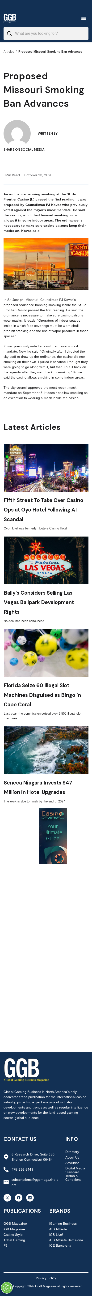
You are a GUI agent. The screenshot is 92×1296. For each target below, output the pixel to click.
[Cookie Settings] (7, 1288)
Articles (9, 51)
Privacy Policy (46, 1278)
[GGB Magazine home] (10, 18)
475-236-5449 (22, 1169)
